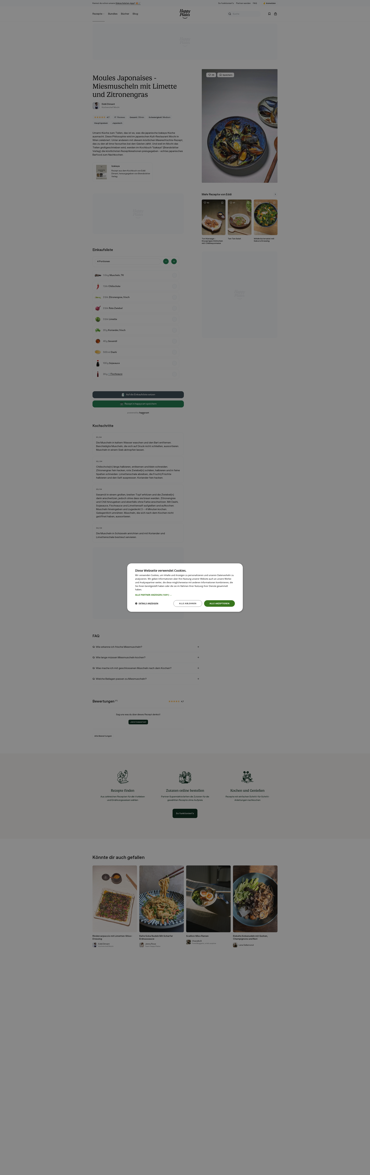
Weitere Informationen (154, 589)
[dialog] (185, 587)
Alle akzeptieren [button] (219, 603)
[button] (185, 594)
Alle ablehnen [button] (187, 603)
